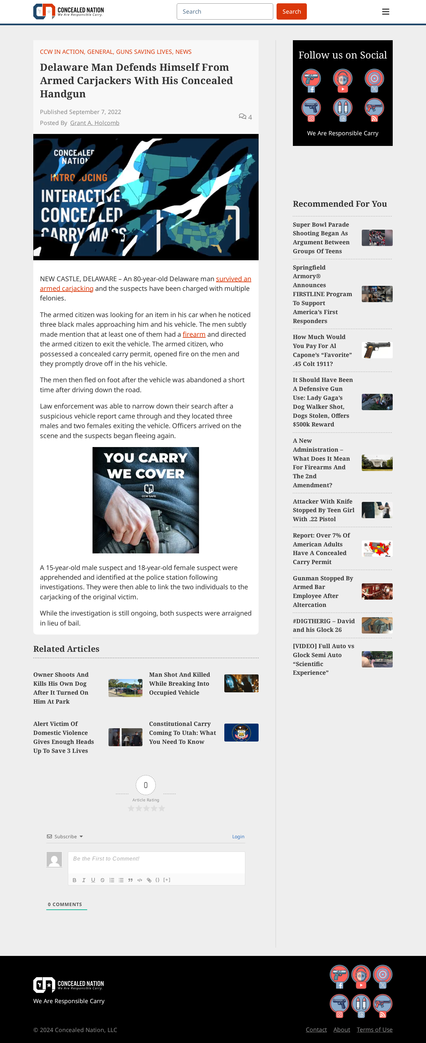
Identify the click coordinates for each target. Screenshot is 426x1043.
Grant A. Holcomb (94, 123)
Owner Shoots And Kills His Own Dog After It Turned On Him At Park (61, 687)
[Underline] (93, 880)
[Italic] (84, 880)
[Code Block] (139, 880)
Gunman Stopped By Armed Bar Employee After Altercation (323, 591)
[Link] (149, 880)
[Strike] (102, 880)
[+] (167, 879)
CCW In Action (62, 52)
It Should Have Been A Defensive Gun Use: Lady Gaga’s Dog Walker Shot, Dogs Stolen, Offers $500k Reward (323, 402)
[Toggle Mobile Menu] (386, 12)
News (183, 52)
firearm (194, 334)
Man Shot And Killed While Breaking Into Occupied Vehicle (179, 683)
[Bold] (74, 880)
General (100, 52)
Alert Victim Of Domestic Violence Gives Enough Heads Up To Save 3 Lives (63, 737)
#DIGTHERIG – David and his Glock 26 (324, 625)
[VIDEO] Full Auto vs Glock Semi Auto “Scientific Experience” (323, 659)
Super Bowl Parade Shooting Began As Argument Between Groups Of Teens (321, 237)
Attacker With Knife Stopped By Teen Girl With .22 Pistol (323, 510)
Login (238, 836)
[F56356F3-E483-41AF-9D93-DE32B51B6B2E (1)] (146, 550)
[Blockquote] (130, 880)
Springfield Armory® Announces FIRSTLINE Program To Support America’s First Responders (322, 294)
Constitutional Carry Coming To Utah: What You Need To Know (182, 733)
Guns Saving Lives (144, 52)
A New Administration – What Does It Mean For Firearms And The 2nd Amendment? (321, 462)
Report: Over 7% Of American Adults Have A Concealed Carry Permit (321, 548)
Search (292, 11)
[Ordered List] (111, 880)
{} (157, 879)
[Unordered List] (121, 880)
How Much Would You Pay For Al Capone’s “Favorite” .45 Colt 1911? (322, 350)
